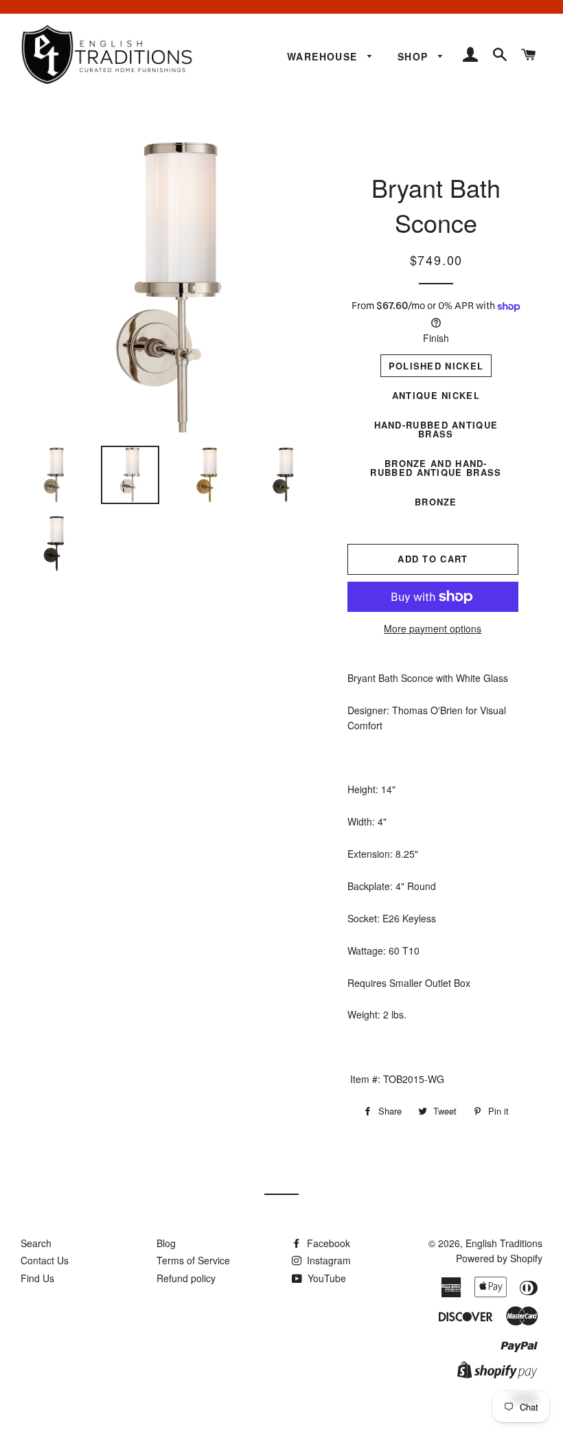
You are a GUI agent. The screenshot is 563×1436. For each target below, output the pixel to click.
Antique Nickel (436, 395)
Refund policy (186, 1278)
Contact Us (45, 1260)
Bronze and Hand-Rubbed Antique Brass (435, 468)
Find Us (37, 1278)
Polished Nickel (436, 365)
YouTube (325, 1278)
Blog (166, 1243)
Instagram (327, 1260)
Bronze (436, 501)
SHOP (415, 56)
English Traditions (504, 1243)
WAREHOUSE (324, 56)
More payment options (432, 628)
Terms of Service (193, 1260)
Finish (436, 338)
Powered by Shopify (499, 1258)
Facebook (327, 1243)
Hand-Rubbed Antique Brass (436, 429)
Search (36, 1243)
